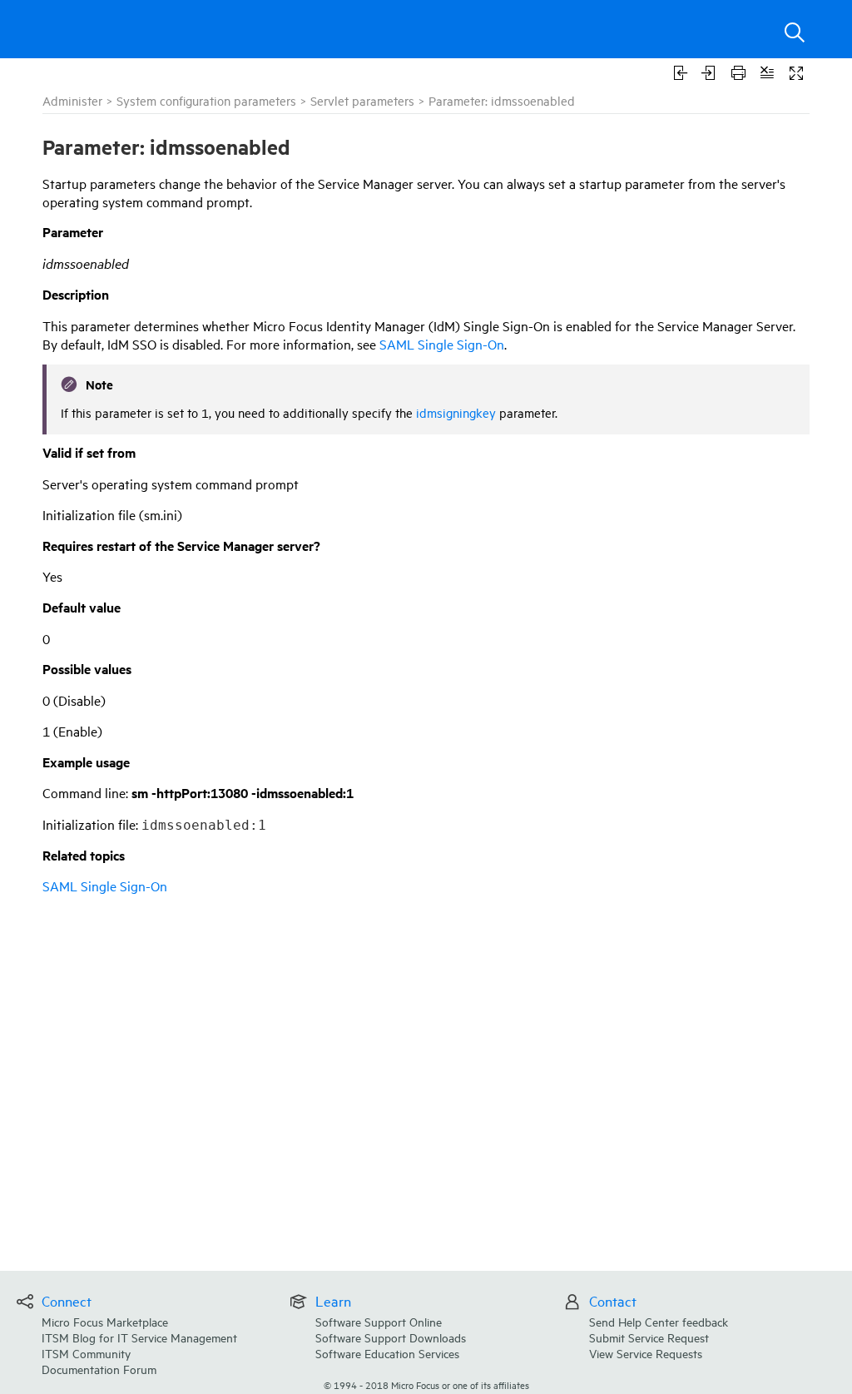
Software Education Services (387, 1353)
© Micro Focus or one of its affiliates (426, 1384)
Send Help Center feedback (658, 1321)
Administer (72, 100)
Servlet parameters (362, 100)
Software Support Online (378, 1321)
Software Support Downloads (390, 1337)
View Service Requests (645, 1353)
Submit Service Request (649, 1337)
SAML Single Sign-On (441, 344)
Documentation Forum (99, 1369)
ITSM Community (86, 1353)
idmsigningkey (456, 412)
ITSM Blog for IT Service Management (139, 1337)
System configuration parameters (206, 100)
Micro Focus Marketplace (105, 1321)
